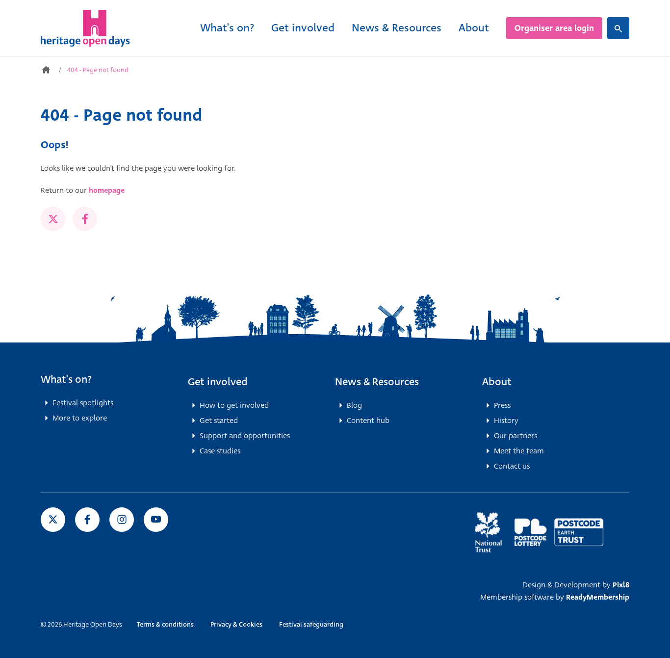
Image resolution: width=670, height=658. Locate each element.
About (474, 27)
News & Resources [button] (377, 381)
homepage (107, 190)
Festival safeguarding (311, 624)
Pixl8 (621, 584)
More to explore (79, 418)
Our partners (515, 435)
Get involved (303, 27)
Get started (219, 420)
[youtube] (156, 519)
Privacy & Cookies (236, 624)
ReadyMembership (597, 597)
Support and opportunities (245, 435)
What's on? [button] (66, 379)
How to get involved (234, 405)
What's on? (227, 27)
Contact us (512, 466)
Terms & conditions (165, 624)
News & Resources (396, 27)
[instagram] (121, 519)
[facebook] (85, 219)
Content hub (368, 420)
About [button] (497, 381)
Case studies (220, 451)
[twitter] (53, 219)
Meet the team (519, 451)
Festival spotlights (82, 402)
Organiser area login (554, 28)
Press (502, 405)
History (506, 420)
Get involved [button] (218, 381)
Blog (354, 405)
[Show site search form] (618, 28)
